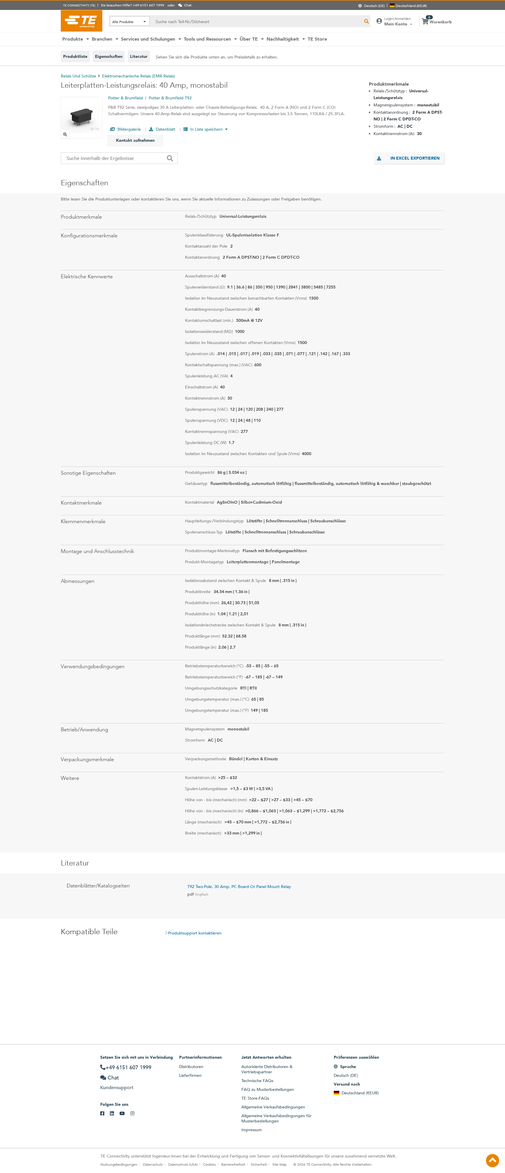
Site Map (279, 1164)
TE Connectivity (81, 21)
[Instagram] (135, 1113)
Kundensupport (117, 1087)
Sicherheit (259, 1164)
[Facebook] (105, 1113)
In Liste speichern (206, 129)
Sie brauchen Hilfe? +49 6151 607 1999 (132, 5)
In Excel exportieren (415, 158)
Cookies (209, 1164)
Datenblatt (165, 129)
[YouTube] (125, 1113)
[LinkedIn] (115, 1113)
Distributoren (191, 1066)
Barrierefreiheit (233, 1164)
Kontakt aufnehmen (135, 140)
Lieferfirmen (190, 1075)
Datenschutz (153, 1164)
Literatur (139, 56)
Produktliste (75, 56)
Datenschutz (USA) (183, 1164)
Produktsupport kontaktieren (195, 933)
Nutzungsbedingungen (119, 1164)
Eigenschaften (108, 56)
